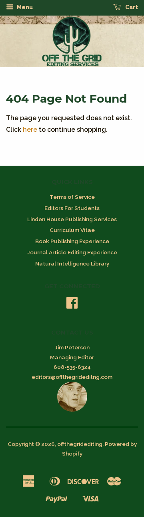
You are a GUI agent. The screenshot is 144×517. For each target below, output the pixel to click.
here (30, 129)
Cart (131, 7)
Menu (24, 7)
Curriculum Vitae (72, 230)
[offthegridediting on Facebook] (72, 305)
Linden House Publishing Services (72, 219)
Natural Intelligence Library (72, 263)
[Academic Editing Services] (72, 409)
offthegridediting (79, 444)
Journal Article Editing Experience (72, 252)
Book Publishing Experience (72, 241)
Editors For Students (72, 208)
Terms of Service (72, 197)
